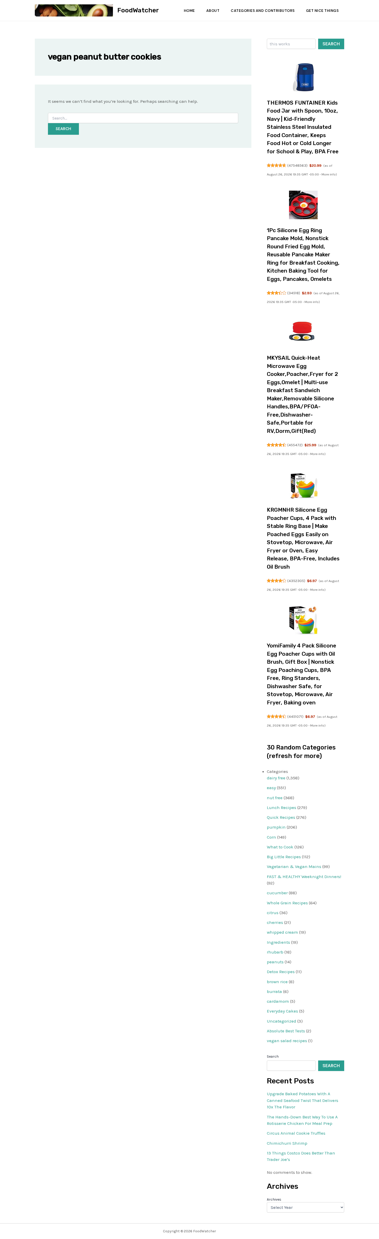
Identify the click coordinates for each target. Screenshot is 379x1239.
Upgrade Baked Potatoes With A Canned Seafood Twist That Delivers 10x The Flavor (302, 1100)
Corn (271, 837)
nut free (275, 797)
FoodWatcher (138, 10)
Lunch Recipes (281, 807)
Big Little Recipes (284, 856)
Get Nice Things (322, 10)
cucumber (277, 892)
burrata (274, 991)
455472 (295, 445)
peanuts (275, 961)
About (213, 10)
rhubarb (275, 952)
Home (189, 10)
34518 (294, 293)
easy (271, 787)
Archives (274, 1199)
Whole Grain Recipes (287, 902)
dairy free (276, 777)
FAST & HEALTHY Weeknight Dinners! (304, 876)
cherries (275, 922)
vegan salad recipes (287, 1040)
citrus (272, 912)
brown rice (277, 981)
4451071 (295, 716)
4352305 (296, 580)
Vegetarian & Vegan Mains (294, 866)
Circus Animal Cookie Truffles (296, 1133)
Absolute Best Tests (286, 1030)
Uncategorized (281, 1021)
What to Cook (280, 846)
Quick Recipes (281, 817)
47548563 (297, 165)
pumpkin (276, 827)
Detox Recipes (281, 971)
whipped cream (282, 932)
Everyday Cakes (282, 1011)
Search (331, 44)
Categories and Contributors (263, 10)
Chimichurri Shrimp (287, 1143)
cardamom (278, 1001)
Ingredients (278, 942)
